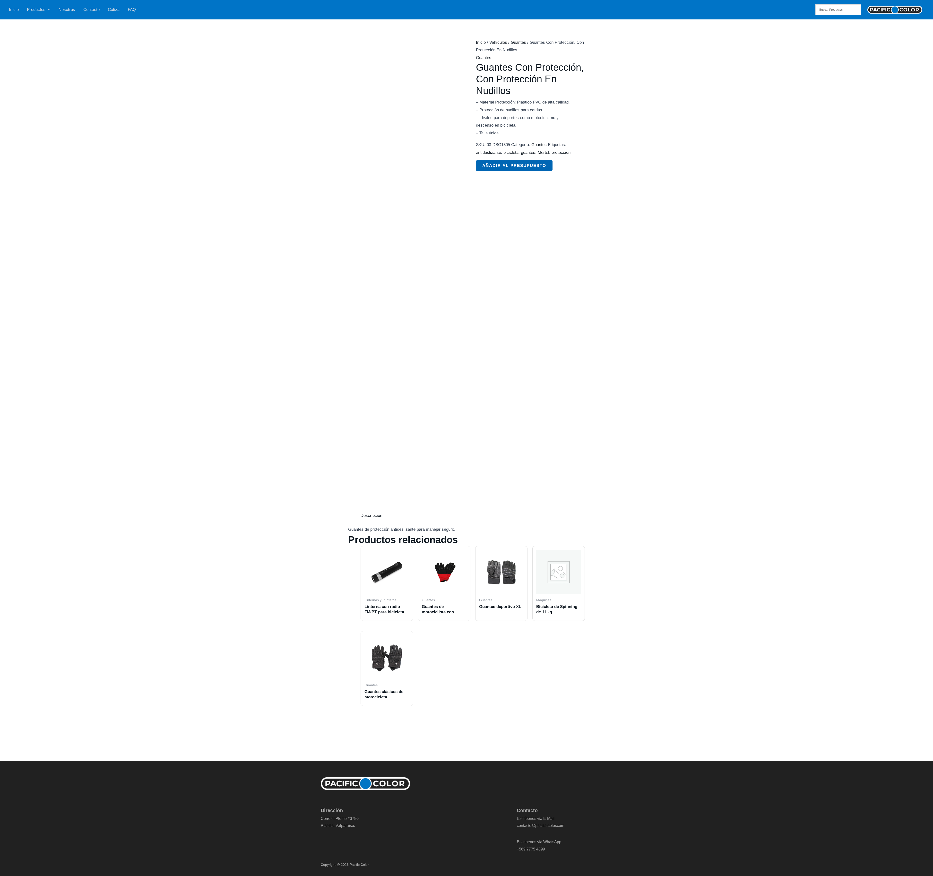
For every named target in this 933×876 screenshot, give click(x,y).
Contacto (91, 9)
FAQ (132, 9)
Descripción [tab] (371, 515)
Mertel (543, 152)
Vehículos (498, 42)
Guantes (518, 42)
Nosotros (67, 9)
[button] (47, 9)
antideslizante (488, 152)
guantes (528, 152)
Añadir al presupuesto (514, 165)
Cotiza (114, 9)
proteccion (561, 152)
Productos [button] (36, 9)
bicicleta (510, 152)
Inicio (14, 9)
